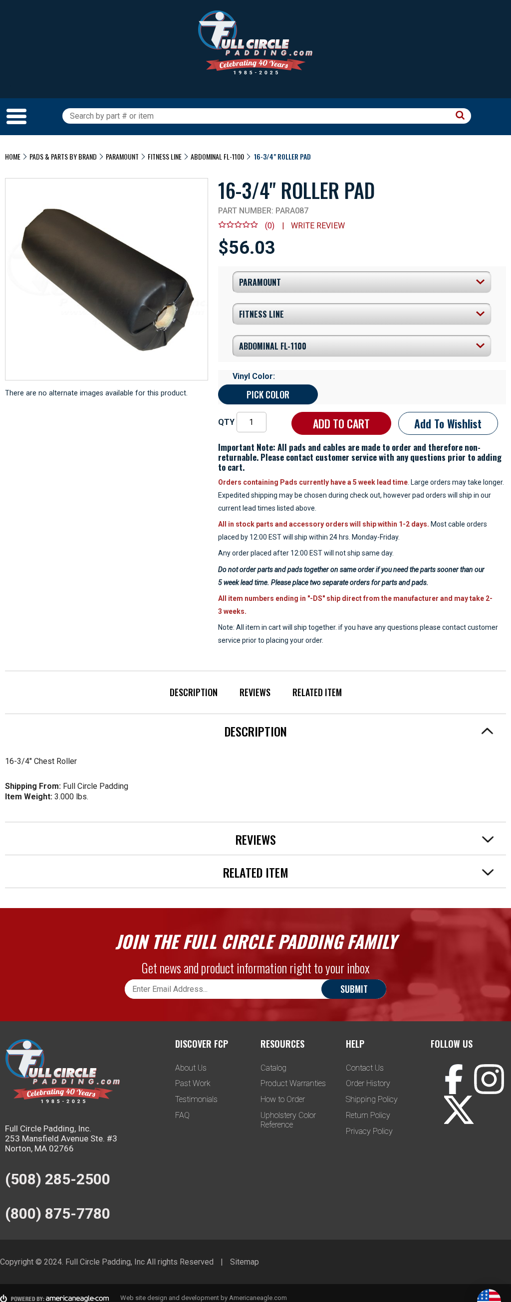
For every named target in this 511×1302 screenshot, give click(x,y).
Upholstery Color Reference (288, 1120)
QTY (226, 422)
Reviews (255, 692)
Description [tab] (256, 731)
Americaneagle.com (258, 1298)
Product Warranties (293, 1083)
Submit (354, 988)
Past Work (193, 1083)
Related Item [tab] (255, 872)
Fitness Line (165, 156)
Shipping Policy (372, 1099)
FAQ (182, 1115)
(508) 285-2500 (57, 1179)
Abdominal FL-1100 (217, 156)
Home (12, 156)
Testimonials (196, 1099)
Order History (368, 1083)
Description (194, 692)
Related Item (317, 692)
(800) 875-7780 (57, 1213)
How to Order (282, 1099)
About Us (191, 1068)
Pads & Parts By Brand (63, 156)
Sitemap (244, 1262)
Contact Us (365, 1068)
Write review (318, 225)
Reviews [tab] (256, 839)
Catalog (273, 1068)
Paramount (122, 156)
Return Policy (368, 1115)
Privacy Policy (369, 1131)
